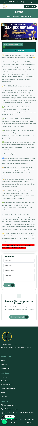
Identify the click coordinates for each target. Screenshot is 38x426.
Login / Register (30, 6)
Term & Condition (12, 423)
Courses (4, 377)
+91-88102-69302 (12, 2)
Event (3, 392)
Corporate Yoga (6, 385)
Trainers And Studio (8, 388)
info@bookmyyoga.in (27, 2)
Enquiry (7, 285)
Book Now (21, 50)
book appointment (17, 317)
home (9, 16)
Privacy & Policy (27, 423)
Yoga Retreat (5, 381)
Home (3, 360)
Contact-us (5, 368)
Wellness (4, 396)
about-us (4, 364)
